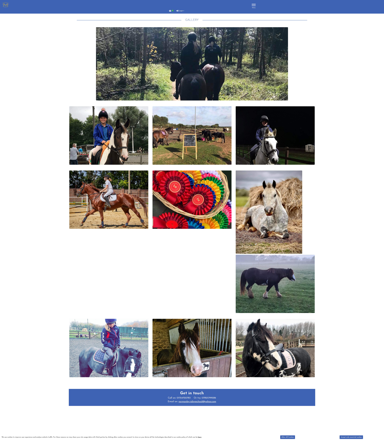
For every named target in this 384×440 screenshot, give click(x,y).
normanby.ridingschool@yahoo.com (197, 401)
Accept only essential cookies (351, 437)
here (199, 437)
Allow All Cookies (287, 437)
